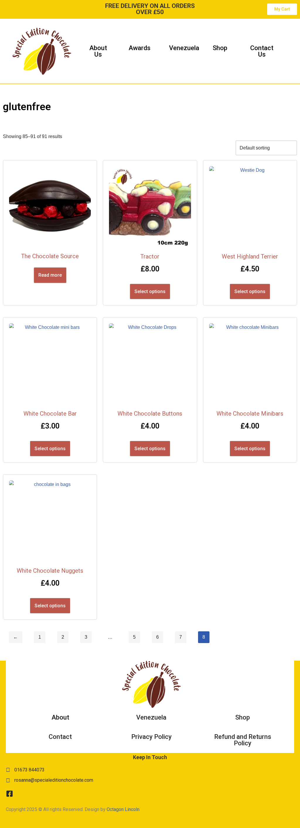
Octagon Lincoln (123, 809)
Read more (50, 275)
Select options (150, 291)
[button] (288, 51)
